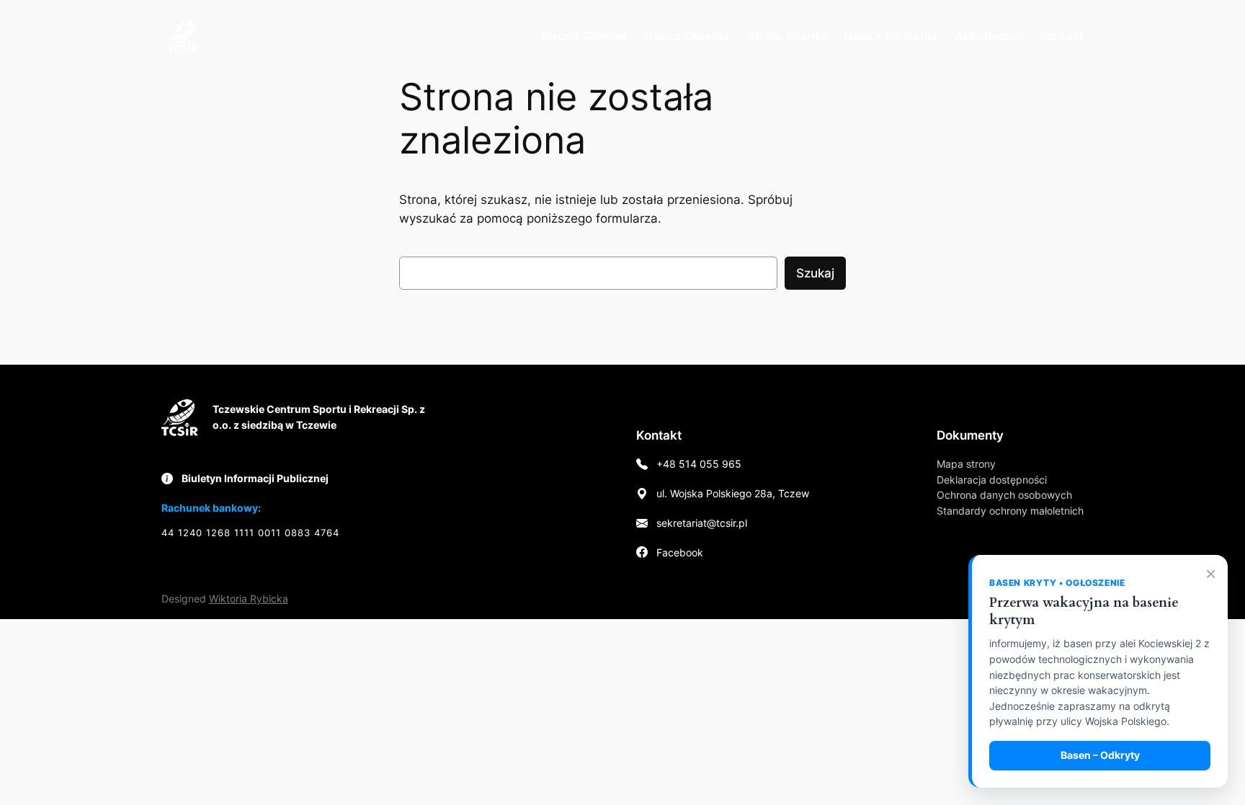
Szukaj (815, 273)
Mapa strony (966, 464)
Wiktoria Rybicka (248, 598)
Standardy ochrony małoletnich (1010, 510)
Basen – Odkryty (1100, 755)
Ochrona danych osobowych (1004, 495)
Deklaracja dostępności (992, 479)
